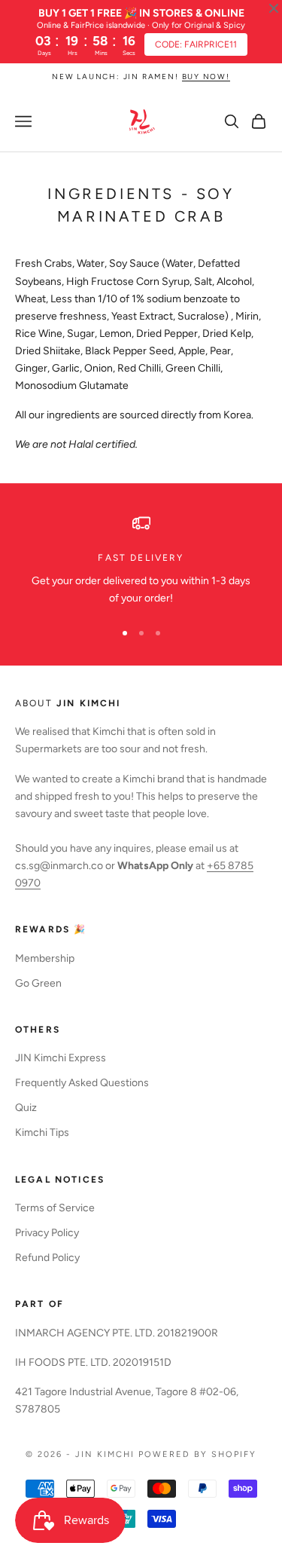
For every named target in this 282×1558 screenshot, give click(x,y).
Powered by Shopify (197, 1454)
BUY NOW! (206, 76)
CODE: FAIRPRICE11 (196, 44)
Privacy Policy (47, 1232)
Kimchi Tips (42, 1132)
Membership (44, 958)
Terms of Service (55, 1207)
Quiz (26, 1107)
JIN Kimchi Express (60, 1057)
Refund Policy (47, 1257)
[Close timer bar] (273, 8)
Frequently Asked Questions (82, 1082)
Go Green (38, 983)
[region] (141, 560)
